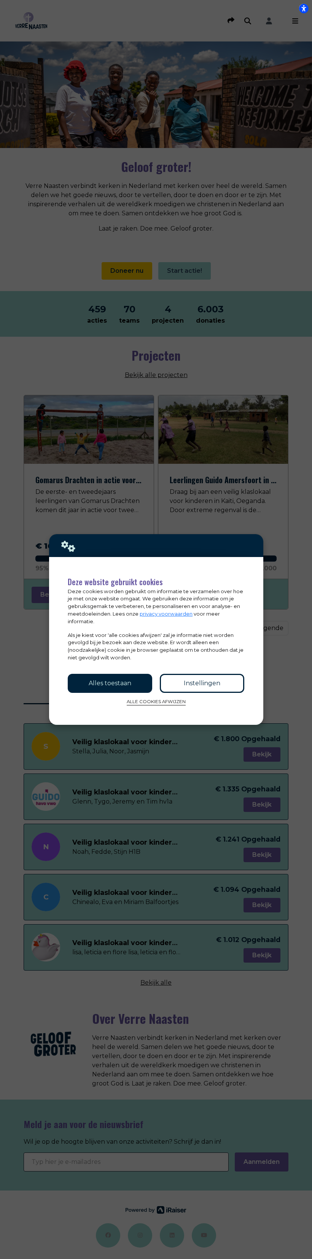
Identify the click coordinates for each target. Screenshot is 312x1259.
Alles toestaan (110, 683)
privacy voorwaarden (166, 614)
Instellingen (202, 683)
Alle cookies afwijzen (156, 701)
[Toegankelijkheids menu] (303, 8)
